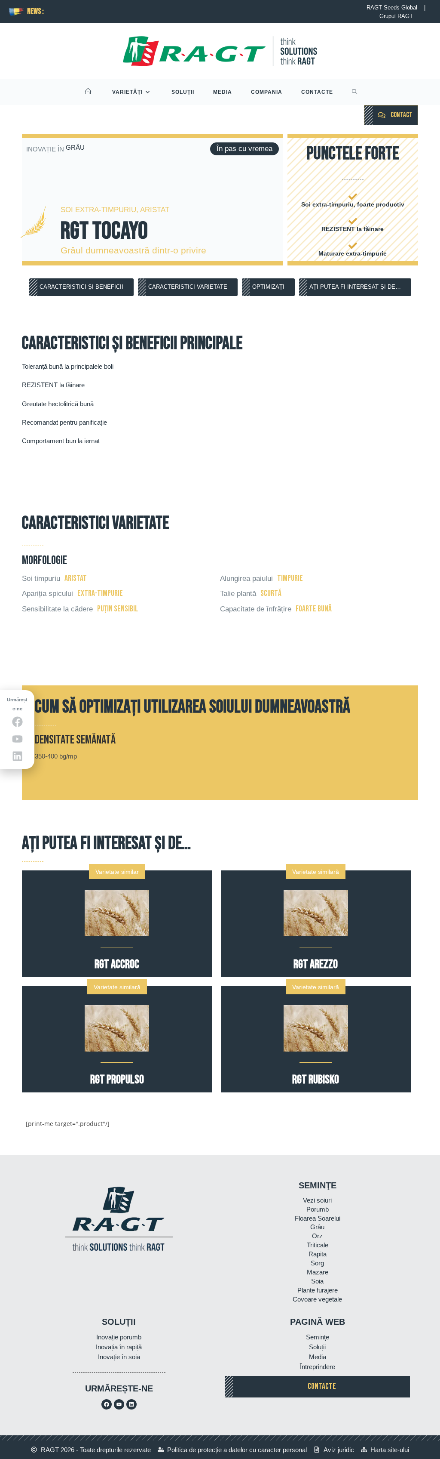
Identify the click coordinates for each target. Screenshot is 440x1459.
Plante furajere (317, 1290)
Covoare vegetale (317, 1299)
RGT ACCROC (117, 964)
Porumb (317, 1209)
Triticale (317, 1245)
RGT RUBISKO (315, 1080)
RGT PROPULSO (117, 1080)
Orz (317, 1236)
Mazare (317, 1272)
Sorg (317, 1263)
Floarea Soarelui (317, 1218)
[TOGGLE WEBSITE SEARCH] (354, 92)
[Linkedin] (131, 1404)
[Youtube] (119, 1404)
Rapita (318, 1254)
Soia (317, 1281)
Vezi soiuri (317, 1200)
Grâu (317, 1227)
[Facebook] (106, 1404)
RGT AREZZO (315, 964)
